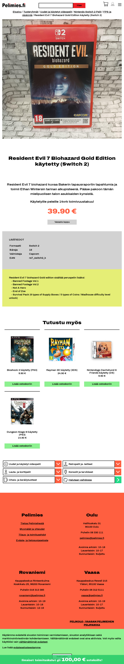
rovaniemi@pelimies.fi (32, 595)
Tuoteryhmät (30, 12)
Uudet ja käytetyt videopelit (56, 12)
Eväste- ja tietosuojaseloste (32, 540)
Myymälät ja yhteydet (32, 529)
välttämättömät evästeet (33, 642)
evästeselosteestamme (27, 647)
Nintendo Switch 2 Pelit (87, 12)
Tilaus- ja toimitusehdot (32, 535)
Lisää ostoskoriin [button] (22, 384)
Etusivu (17, 12)
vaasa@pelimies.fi (92, 595)
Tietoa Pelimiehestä (32, 523)
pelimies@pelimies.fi (92, 538)
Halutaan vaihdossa (80, 480)
